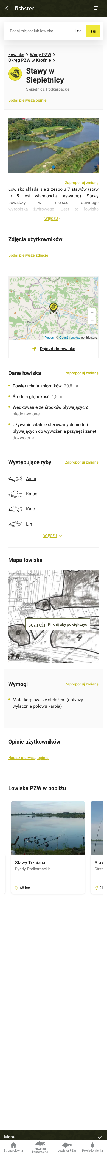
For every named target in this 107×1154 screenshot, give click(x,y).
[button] (53, 167)
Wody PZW (40, 55)
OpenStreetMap (69, 337)
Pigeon (49, 337)
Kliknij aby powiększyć (52, 624)
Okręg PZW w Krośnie (29, 60)
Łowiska (16, 55)
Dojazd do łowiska (57, 348)
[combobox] (46, 31)
